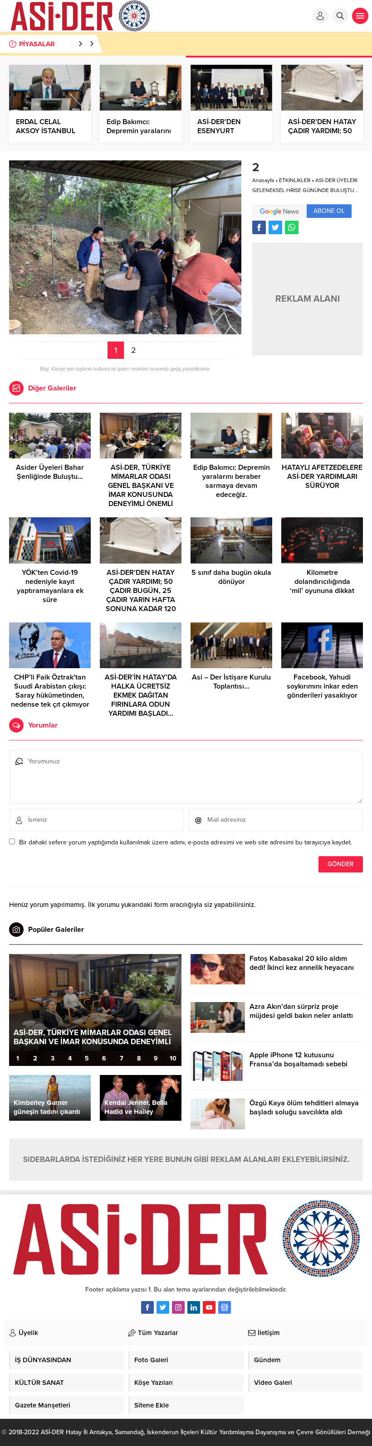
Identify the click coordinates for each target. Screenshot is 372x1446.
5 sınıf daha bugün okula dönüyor (231, 577)
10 (173, 1058)
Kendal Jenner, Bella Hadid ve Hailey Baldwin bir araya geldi (140, 1112)
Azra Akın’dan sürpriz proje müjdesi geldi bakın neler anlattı (301, 1011)
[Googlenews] (224, 1307)
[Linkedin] (193, 1307)
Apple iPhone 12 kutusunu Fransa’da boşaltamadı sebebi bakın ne (299, 1064)
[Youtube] (209, 1307)
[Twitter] (163, 1307)
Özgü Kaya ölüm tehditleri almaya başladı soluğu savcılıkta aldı (304, 1108)
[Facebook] (147, 1307)
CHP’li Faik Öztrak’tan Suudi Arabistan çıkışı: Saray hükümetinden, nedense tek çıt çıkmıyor (50, 691)
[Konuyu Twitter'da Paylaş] (275, 227)
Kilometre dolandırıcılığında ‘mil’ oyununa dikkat (322, 581)
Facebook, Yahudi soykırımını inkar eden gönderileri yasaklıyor (322, 686)
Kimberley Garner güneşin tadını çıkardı (47, 1107)
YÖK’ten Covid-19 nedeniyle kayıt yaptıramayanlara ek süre (50, 586)
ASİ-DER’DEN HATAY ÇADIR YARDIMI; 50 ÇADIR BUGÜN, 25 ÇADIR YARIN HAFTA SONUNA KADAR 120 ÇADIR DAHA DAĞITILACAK (141, 599)
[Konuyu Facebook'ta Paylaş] (259, 227)
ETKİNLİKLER (294, 180)
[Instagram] (178, 1307)
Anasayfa (263, 180)
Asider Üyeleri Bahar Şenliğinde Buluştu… (50, 472)
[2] (125, 330)
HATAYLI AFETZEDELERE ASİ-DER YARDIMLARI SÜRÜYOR (322, 476)
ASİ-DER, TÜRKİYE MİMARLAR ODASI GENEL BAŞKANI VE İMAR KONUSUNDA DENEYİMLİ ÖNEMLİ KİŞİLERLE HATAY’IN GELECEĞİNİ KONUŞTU (141, 494)
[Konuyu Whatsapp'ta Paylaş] (292, 227)
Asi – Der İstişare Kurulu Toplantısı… (231, 682)
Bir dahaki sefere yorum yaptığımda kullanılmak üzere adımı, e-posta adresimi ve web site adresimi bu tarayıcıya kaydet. (185, 842)
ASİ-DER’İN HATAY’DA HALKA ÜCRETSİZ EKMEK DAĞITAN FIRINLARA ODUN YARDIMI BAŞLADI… (141, 695)
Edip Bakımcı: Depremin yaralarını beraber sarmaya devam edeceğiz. (231, 481)
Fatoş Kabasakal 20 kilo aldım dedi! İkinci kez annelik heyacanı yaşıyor (302, 967)
